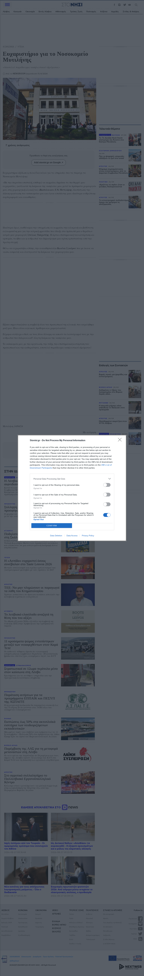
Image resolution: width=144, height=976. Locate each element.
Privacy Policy (88, 535)
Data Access (72, 535)
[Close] (120, 440)
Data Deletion (56, 535)
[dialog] (72, 488)
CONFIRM (52, 526)
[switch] (107, 485)
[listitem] (72, 478)
